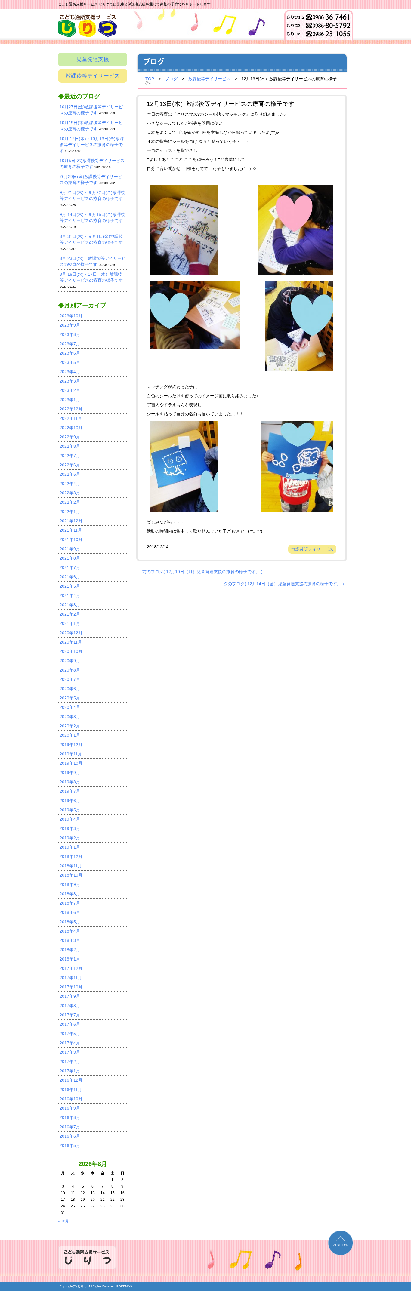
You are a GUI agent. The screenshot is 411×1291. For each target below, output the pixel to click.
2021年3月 (70, 604)
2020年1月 (70, 735)
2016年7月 (70, 1126)
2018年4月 (70, 931)
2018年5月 (70, 921)
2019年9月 (70, 772)
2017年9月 (70, 996)
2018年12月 (71, 856)
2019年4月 (70, 819)
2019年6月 (70, 800)
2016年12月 (71, 1080)
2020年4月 (70, 707)
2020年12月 (71, 632)
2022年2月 (70, 502)
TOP (149, 78)
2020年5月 (70, 698)
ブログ (171, 78)
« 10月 (63, 1221)
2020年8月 (70, 670)
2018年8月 (70, 893)
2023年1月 (70, 399)
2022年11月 (71, 418)
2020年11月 (71, 642)
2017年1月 (70, 1070)
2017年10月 (71, 987)
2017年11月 (71, 977)
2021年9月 (70, 548)
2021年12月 (71, 520)
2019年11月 (71, 754)
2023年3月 (70, 381)
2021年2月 (70, 614)
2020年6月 (70, 688)
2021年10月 (71, 539)
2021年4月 (70, 595)
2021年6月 (70, 576)
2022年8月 (70, 446)
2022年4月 (70, 483)
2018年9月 (70, 884)
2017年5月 (70, 1033)
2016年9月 (70, 1108)
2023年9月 (70, 325)
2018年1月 (70, 959)
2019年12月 (71, 744)
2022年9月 (70, 437)
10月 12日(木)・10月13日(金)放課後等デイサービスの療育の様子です (92, 144)
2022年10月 (71, 427)
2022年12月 (71, 409)
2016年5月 (70, 1145)
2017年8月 (70, 1005)
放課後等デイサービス (93, 76)
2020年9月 (70, 660)
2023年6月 (70, 353)
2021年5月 (70, 586)
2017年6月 (70, 1024)
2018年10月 (71, 875)
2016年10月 (71, 1098)
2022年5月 (70, 474)
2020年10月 (71, 651)
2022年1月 (70, 511)
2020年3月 (70, 716)
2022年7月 (70, 455)
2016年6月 (70, 1136)
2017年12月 (71, 968)
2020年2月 (70, 726)
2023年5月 (70, 362)
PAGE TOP (340, 1243)
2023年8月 (70, 334)
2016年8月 (70, 1117)
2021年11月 (71, 530)
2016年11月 (71, 1089)
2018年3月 (70, 940)
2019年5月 (70, 809)
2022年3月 (70, 492)
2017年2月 (70, 1061)
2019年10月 (71, 763)
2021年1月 (70, 623)
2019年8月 (70, 781)
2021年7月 (70, 567)
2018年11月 (71, 865)
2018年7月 (70, 903)
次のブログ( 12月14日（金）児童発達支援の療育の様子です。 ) (284, 583)
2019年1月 (70, 847)
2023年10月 (71, 315)
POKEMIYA (124, 1286)
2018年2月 (70, 949)
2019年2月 (70, 837)
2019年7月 (70, 791)
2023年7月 (70, 343)
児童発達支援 (92, 59)
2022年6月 (70, 465)
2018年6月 (70, 912)
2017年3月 (70, 1052)
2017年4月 (70, 1042)
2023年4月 (70, 371)
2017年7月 (70, 1015)
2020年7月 (70, 679)
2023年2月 (70, 390)
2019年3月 (70, 828)
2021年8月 (70, 558)
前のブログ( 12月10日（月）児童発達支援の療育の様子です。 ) (202, 571)
